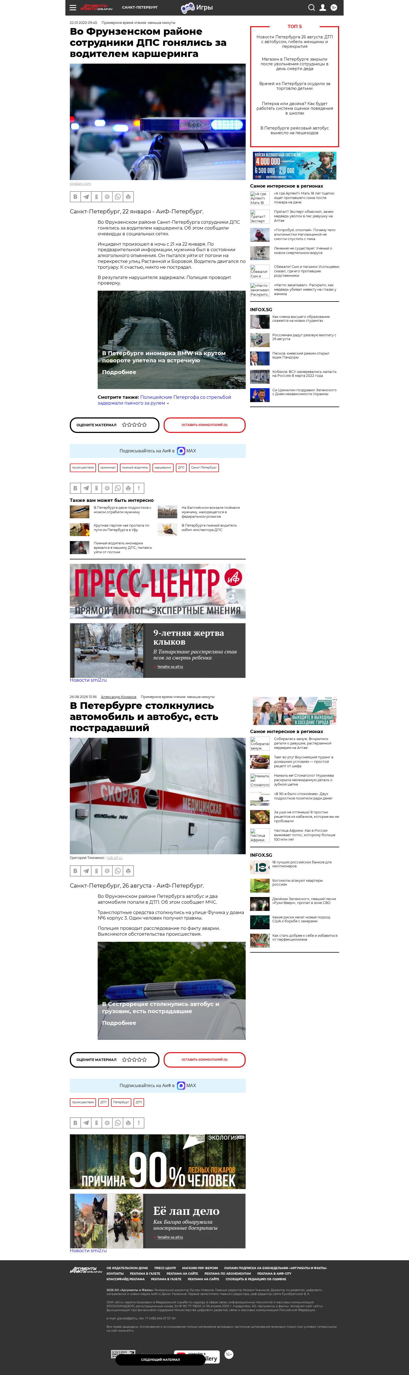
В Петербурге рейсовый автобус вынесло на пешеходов (294, 130)
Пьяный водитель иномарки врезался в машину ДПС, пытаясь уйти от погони (123, 547)
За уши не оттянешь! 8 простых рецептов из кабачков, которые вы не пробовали (306, 816)
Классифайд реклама (126, 1279)
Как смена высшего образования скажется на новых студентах (301, 319)
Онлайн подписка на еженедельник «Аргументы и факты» (275, 1268)
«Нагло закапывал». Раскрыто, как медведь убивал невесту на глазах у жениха (305, 289)
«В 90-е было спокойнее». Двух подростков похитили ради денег (303, 796)
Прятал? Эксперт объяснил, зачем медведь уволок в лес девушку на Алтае (303, 216)
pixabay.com (80, 183)
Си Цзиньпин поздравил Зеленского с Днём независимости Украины (304, 392)
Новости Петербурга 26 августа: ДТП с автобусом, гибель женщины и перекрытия (295, 42)
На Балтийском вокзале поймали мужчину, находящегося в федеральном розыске (211, 512)
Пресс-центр (165, 1268)
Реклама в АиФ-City (274, 1274)
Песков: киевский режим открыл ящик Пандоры (300, 355)
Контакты (115, 1274)
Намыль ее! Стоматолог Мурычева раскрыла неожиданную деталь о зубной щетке (304, 779)
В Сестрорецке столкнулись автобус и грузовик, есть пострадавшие (160, 1008)
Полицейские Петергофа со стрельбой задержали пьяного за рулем (164, 400)
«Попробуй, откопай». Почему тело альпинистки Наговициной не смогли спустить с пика (305, 234)
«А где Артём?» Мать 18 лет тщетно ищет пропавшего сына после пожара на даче (304, 197)
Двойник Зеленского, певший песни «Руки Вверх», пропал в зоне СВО (304, 901)
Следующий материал (160, 1360)
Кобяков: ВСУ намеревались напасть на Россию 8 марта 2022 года (304, 374)
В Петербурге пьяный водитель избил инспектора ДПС (209, 527)
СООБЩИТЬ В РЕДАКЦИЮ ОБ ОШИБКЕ (256, 1279)
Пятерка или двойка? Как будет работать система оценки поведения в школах (295, 108)
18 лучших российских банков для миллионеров (302, 864)
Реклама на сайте (182, 1274)
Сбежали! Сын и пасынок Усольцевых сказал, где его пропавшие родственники (306, 271)
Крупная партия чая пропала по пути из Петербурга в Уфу (121, 527)
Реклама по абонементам (227, 1274)
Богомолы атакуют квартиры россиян (297, 882)
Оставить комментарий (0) (205, 425)
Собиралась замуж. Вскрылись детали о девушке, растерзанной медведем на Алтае (302, 743)
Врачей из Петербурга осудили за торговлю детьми (294, 86)
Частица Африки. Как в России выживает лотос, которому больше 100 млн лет (304, 834)
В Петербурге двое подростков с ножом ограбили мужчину (122, 509)
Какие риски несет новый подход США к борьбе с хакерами (301, 919)
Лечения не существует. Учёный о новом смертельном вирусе (303, 250)
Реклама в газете (145, 1274)
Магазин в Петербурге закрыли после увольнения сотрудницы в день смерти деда (295, 64)
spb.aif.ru (114, 858)
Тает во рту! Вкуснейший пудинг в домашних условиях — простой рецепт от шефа (303, 761)
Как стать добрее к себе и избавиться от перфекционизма (304, 937)
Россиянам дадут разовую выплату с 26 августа (304, 337)
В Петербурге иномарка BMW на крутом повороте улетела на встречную (164, 357)
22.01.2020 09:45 (83, 23)
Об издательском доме (127, 1268)
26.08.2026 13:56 (83, 697)
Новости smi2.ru (88, 680)
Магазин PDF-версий (200, 1268)
